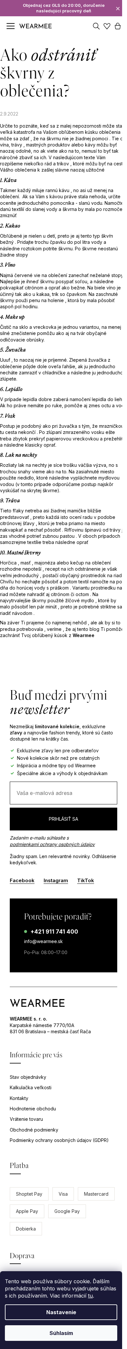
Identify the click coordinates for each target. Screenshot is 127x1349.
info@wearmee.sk (43, 941)
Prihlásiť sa (63, 819)
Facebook (22, 880)
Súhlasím (61, 1333)
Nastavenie (61, 1312)
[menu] (10, 26)
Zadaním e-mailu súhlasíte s (52, 841)
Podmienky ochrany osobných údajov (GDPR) (59, 1140)
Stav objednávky (28, 1077)
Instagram (56, 880)
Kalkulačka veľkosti (30, 1087)
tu (90, 1295)
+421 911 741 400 (54, 931)
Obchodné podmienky (34, 1130)
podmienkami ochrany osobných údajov (52, 844)
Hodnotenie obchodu (33, 1108)
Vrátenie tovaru (26, 1119)
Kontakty (19, 1098)
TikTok (85, 880)
